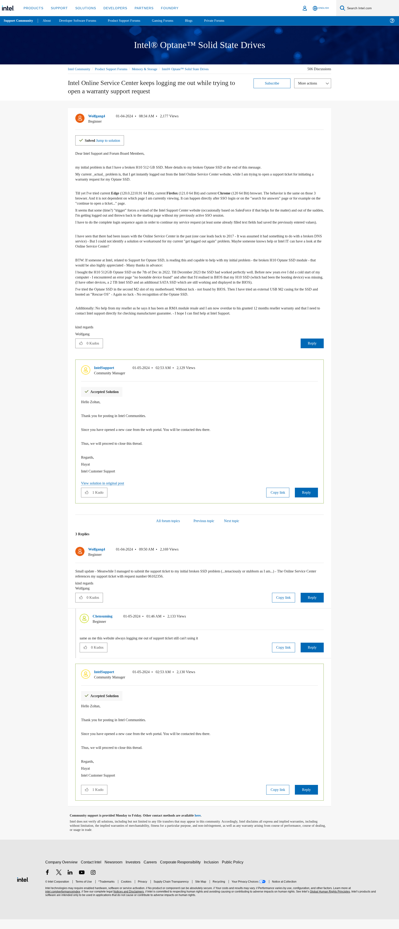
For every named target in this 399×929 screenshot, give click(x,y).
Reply (312, 353)
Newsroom (114, 871)
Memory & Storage (151, 69)
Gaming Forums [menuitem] (171, 20)
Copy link (277, 502)
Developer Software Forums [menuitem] (81, 20)
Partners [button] (139, 8)
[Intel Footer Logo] (23, 888)
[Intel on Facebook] (47, 882)
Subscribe (272, 83)
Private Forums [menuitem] (224, 20)
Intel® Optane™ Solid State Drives (193, 69)
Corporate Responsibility (181, 871)
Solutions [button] (83, 8)
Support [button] (58, 8)
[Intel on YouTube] (82, 882)
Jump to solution (105, 140)
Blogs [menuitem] (198, 20)
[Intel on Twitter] (59, 882)
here (201, 825)
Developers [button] (112, 8)
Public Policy (233, 871)
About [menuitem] (48, 20)
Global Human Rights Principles (329, 901)
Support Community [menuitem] (19, 20)
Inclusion (212, 871)
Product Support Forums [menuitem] (130, 20)
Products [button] (33, 8)
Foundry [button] (164, 8)
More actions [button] (308, 83)
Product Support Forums (115, 69)
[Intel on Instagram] (93, 882)
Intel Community (80, 69)
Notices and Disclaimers (128, 901)
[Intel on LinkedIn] (70, 882)
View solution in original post (105, 493)
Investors (134, 871)
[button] (321, 117)
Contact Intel (91, 871)
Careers (151, 871)
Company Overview (61, 871)
